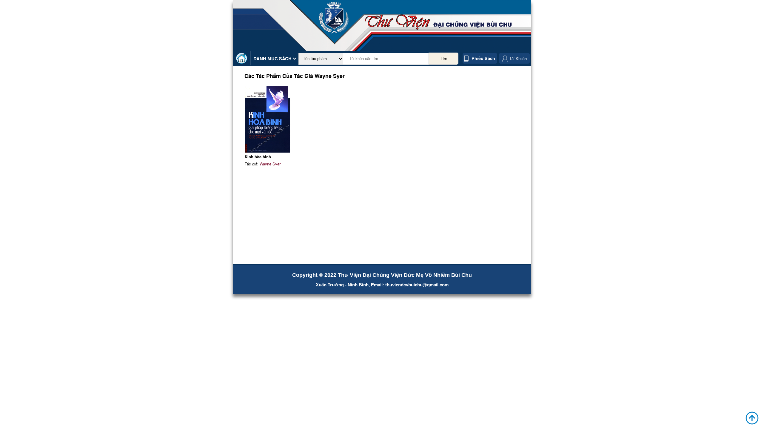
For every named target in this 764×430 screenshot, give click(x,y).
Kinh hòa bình (258, 156)
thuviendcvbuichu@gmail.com (417, 284)
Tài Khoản (518, 58)
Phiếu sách (483, 58)
